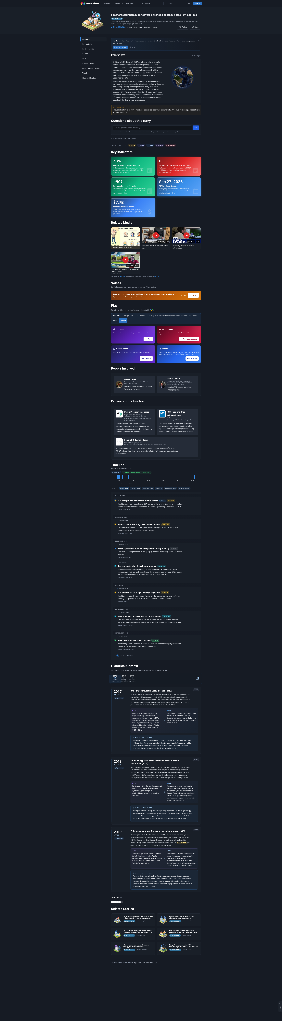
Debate (142, 145)
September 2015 (184, 488)
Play (84, 59)
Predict (151, 145)
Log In (189, 3)
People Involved (88, 63)
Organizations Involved (91, 68)
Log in (183, 295)
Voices (85, 54)
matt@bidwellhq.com (138, 963)
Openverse (122, 276)
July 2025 (159, 488)
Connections (171, 145)
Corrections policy (151, 963)
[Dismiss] (198, 40)
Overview (86, 39)
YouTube (156, 276)
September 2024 (170, 488)
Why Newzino (131, 3)
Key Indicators (88, 44)
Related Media (88, 49)
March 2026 (124, 488)
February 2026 (135, 488)
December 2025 (148, 488)
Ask (195, 128)
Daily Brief (107, 3)
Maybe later (133, 47)
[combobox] (174, 3)
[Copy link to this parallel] (192, 689)
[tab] (115, 679)
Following (119, 3)
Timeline (85, 73)
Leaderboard (146, 3)
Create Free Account (120, 47)
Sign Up (197, 3)
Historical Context (89, 78)
